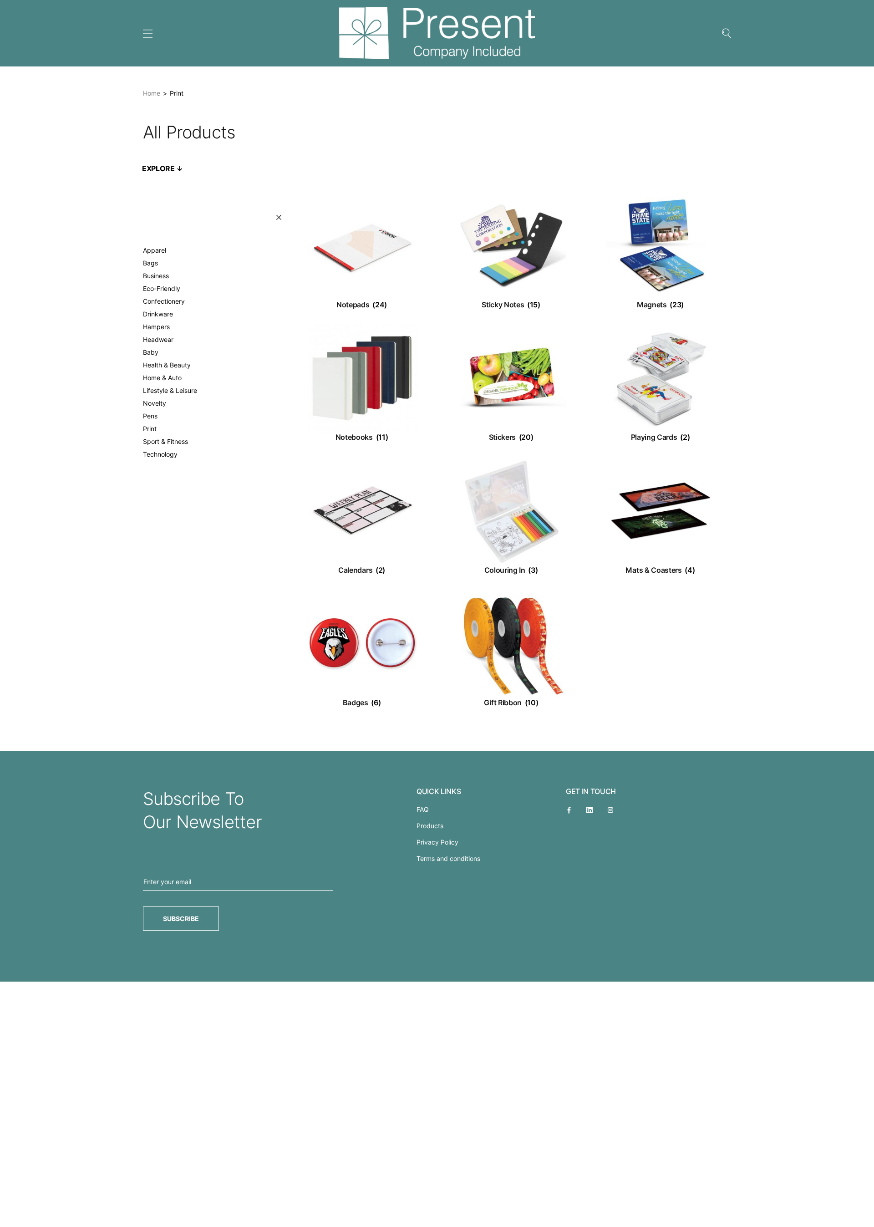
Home (151, 93)
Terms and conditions (448, 858)
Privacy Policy (437, 842)
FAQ (423, 809)
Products (430, 826)
